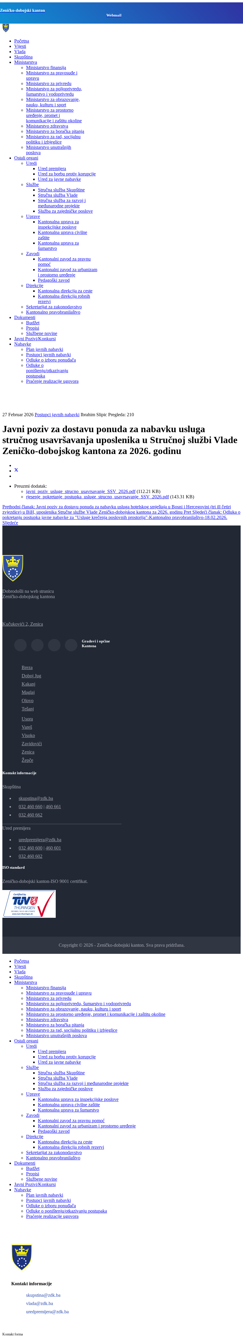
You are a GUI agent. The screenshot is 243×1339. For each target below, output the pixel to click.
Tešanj (28, 708)
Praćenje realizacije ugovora (52, 381)
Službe (32, 184)
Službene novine (41, 333)
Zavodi (32, 253)
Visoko (28, 735)
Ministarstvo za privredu (48, 83)
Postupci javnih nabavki (48, 354)
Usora (27, 718)
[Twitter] (16, 470)
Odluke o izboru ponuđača (51, 359)
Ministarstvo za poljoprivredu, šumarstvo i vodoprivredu (54, 91)
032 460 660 (30, 806)
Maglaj (28, 692)
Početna (21, 40)
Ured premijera (52, 168)
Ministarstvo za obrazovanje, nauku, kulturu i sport (53, 102)
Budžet (32, 322)
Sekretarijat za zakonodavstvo (54, 306)
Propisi (32, 328)
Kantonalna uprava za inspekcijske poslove (58, 224)
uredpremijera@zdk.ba (40, 839)
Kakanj (28, 683)
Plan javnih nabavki (44, 349)
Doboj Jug (31, 675)
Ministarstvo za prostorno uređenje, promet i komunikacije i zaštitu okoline (54, 115)
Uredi (31, 163)
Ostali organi (26, 157)
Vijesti (20, 46)
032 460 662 (30, 814)
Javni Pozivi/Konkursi (35, 338)
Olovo (27, 700)
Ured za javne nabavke (59, 179)
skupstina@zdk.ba (36, 798)
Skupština (23, 56)
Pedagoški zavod (54, 280)
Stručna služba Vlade (58, 195)
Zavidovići (32, 743)
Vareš (27, 727)
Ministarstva (25, 62)
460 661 (53, 806)
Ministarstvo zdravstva (47, 125)
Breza (27, 667)
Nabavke (22, 343)
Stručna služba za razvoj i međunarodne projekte (62, 203)
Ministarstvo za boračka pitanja (55, 131)
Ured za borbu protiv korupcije (67, 173)
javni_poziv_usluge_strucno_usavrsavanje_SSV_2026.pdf (80, 491)
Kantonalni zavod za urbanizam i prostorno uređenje (67, 272)
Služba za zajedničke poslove (65, 211)
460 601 (53, 847)
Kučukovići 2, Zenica (22, 624)
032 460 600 (30, 847)
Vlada (19, 51)
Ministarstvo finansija (46, 67)
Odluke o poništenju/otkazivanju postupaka (47, 370)
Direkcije (34, 285)
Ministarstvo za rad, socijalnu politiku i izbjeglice (53, 139)
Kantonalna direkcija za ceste (65, 290)
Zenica (28, 751)
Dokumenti (24, 317)
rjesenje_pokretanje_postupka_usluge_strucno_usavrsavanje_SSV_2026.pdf (97, 496)
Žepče (27, 760)
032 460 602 (30, 856)
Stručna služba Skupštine (61, 189)
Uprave (33, 216)
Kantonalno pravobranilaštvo (53, 312)
